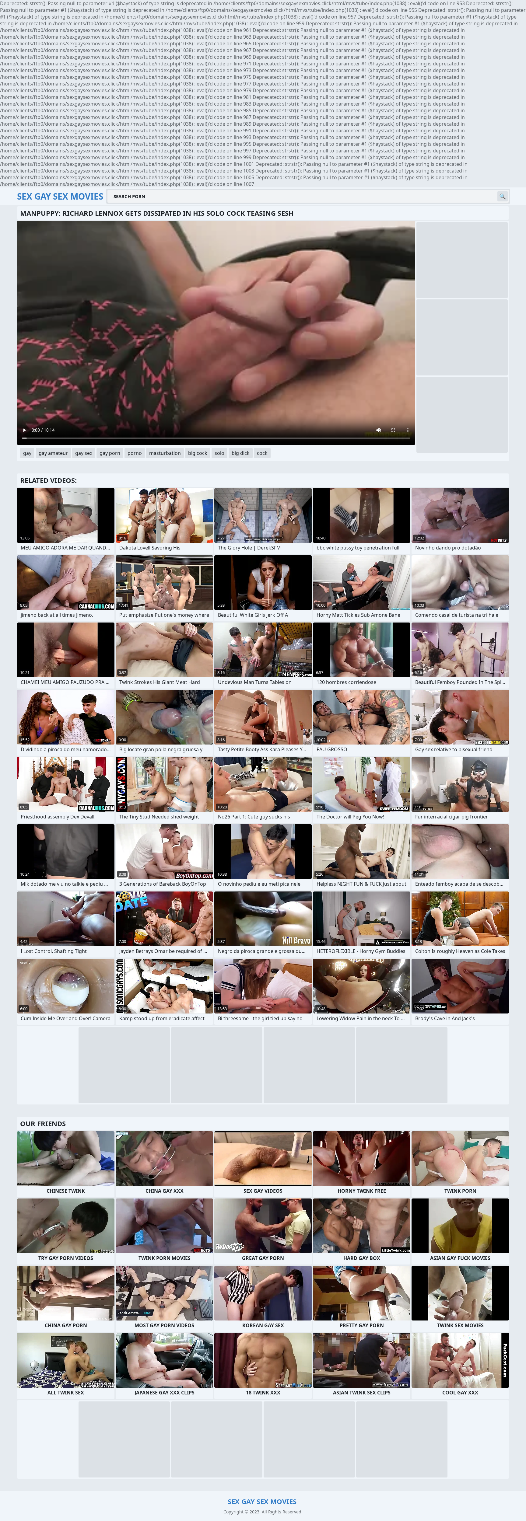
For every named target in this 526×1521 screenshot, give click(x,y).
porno (135, 453)
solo (219, 453)
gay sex (83, 453)
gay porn (110, 453)
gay (27, 453)
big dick (241, 453)
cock (262, 453)
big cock (197, 453)
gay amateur (53, 453)
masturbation (165, 453)
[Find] (502, 196)
